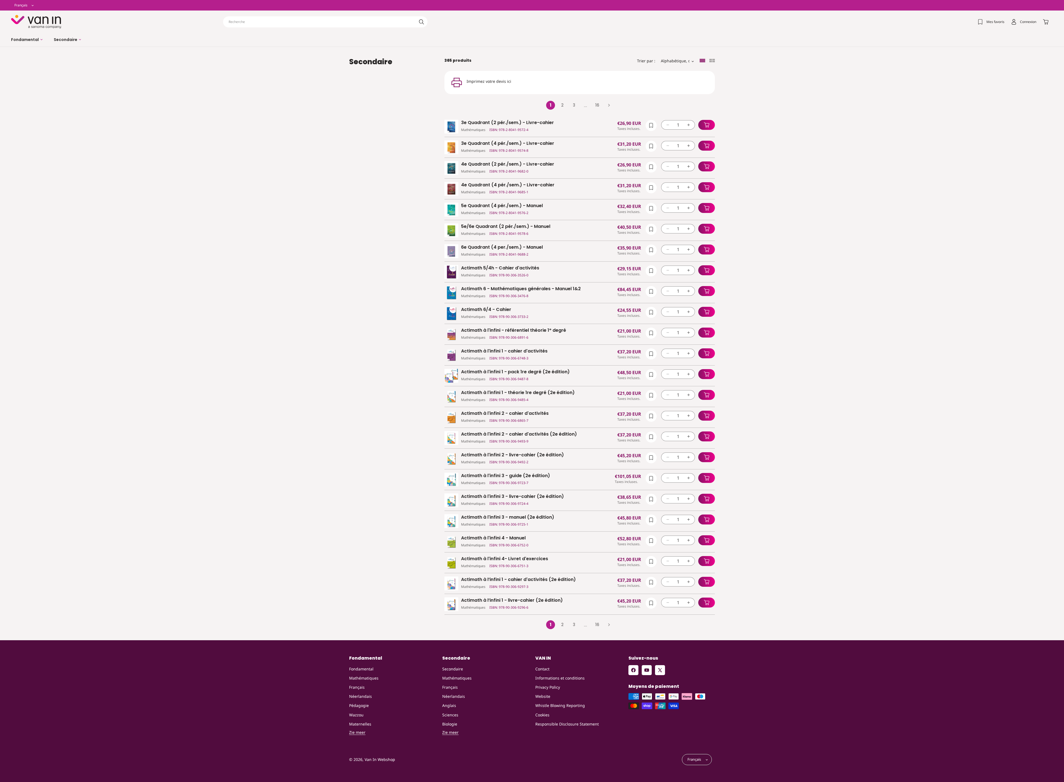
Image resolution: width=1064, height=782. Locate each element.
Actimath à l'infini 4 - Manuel (493, 538)
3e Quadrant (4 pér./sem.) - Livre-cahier (507, 143)
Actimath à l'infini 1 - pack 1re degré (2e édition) (515, 372)
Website (542, 696)
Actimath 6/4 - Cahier (486, 310)
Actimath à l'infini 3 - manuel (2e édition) (507, 517)
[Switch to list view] (702, 61)
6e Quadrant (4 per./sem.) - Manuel (502, 247)
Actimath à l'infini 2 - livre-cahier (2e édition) (512, 455)
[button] (27, 39)
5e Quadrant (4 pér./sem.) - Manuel (502, 206)
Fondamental (361, 669)
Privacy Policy (547, 687)
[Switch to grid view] (712, 61)
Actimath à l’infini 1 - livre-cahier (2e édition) (512, 600)
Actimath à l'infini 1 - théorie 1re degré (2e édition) (518, 393)
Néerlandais (360, 696)
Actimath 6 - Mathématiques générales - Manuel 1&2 (521, 289)
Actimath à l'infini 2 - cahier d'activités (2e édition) (519, 434)
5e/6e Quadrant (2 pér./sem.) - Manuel (505, 227)
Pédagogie (359, 705)
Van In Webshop (380, 759)
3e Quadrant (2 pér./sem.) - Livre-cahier (507, 123)
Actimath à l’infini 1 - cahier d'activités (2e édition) (518, 580)
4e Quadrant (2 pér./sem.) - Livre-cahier (507, 164)
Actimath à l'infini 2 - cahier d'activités (505, 413)
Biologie (449, 724)
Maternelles (360, 724)
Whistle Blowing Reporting (560, 705)
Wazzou (356, 714)
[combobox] (325, 21)
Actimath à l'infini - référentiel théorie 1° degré (513, 330)
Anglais (449, 705)
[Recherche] (421, 21)
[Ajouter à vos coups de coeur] (651, 125)
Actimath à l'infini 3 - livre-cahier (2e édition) (512, 497)
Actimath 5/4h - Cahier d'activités (500, 268)
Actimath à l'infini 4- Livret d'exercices (504, 559)
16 (597, 105)
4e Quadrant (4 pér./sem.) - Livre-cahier (507, 185)
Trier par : (646, 60)
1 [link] (550, 105)
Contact (542, 669)
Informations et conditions (560, 678)
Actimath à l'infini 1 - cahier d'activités (504, 351)
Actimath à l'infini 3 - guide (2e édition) (505, 476)
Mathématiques (363, 678)
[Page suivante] (608, 105)
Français (357, 687)
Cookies (542, 714)
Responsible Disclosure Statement (567, 724)
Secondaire (452, 669)
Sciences (450, 714)
